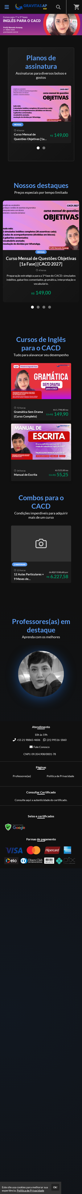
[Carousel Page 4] (49, 307)
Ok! (55, 1187)
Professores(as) (22, 776)
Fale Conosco (42, 747)
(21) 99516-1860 (57, 739)
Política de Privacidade (60, 776)
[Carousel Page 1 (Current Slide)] (38, 148)
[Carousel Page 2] (44, 148)
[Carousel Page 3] (44, 307)
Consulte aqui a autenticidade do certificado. (41, 800)
